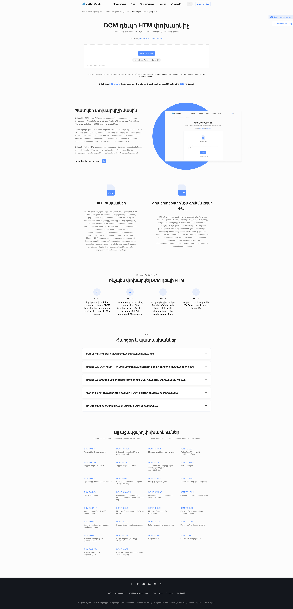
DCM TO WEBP (155, 492)
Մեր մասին (176, 4)
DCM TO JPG (154, 462)
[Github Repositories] (155, 585)
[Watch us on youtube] (143, 585)
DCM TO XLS (122, 508)
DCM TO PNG (90, 478)
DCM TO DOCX (91, 535)
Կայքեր (162, 4)
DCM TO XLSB (186, 508)
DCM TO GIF (122, 478)
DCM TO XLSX (154, 508)
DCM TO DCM (90, 492)
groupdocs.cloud (156, 38)
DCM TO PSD (186, 478)
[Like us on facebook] (132, 585)
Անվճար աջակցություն (139, 593)
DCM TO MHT (90, 508)
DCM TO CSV (90, 522)
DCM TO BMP (154, 478)
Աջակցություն (147, 4)
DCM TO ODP (122, 549)
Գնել (133, 4)
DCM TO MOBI (154, 449)
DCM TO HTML (187, 492)
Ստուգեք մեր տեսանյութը (87, 161)
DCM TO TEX (154, 522)
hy (189, 4)
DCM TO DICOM (123, 492)
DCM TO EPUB (123, 449)
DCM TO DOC (186, 522)
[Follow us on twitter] (138, 585)
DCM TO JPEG (187, 462)
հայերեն (210, 603)
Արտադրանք (119, 4)
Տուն (109, 593)
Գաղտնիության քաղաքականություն (153, 603)
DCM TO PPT (186, 535)
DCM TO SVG (186, 449)
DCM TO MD (154, 535)
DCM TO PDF (90, 449)
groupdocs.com (143, 38)
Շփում (198, 603)
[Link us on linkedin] (149, 585)
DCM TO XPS (122, 522)
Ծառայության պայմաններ (182, 603)
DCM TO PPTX (90, 549)
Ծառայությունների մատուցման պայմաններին (174, 74)
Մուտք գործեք (203, 4)
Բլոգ (161, 593)
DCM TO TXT (122, 535)
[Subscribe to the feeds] (161, 585)
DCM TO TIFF (90, 462)
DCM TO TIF (121, 462)
